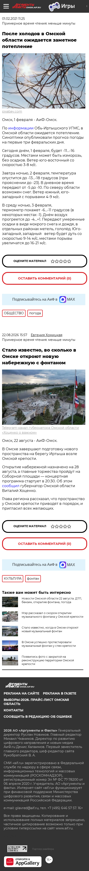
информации (21, 128)
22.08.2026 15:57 (14, 335)
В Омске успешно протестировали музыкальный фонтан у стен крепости (49, 643)
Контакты (13, 710)
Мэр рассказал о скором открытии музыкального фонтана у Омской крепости (52, 614)
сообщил (11, 486)
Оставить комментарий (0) (44, 278)
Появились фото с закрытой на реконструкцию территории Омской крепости (48, 660)
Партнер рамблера (43, 849)
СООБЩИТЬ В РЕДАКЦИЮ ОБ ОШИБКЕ (38, 717)
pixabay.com (12, 111)
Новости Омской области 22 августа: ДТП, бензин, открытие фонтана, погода (52, 600)
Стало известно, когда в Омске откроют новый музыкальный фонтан (50, 629)
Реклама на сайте (21, 693)
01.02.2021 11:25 (13, 19)
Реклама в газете (59, 693)
